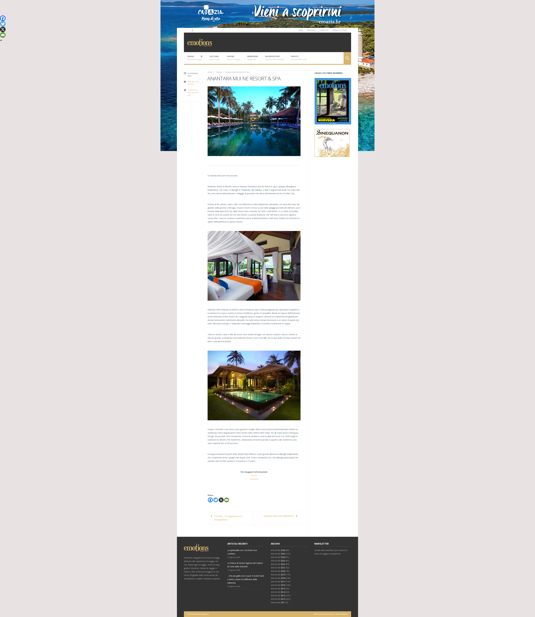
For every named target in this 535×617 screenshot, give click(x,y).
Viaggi (194, 58)
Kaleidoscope (274, 58)
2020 (283, 571)
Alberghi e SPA (193, 82)
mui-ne (254, 475)
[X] (221, 499)
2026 (283, 550)
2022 (283, 564)
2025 (283, 553)
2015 (283, 588)
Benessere (252, 58)
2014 (283, 592)
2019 (283, 574)
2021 (283, 567)
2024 (283, 557)
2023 (283, 560)
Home (300, 30)
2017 (283, 581)
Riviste (299, 58)
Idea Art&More (342, 614)
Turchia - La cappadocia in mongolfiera (228, 517)
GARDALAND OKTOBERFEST (279, 516)
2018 (283, 578)
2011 (283, 602)
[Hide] (1, 40)
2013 (283, 595)
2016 (283, 585)
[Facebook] (192, 30)
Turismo (219, 72)
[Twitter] (215, 499)
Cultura (214, 58)
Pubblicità (324, 30)
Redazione (311, 30)
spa (192, 92)
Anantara (254, 479)
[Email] (226, 499)
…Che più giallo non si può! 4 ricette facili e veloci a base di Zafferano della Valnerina (245, 579)
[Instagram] (188, 30)
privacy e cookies (339, 30)
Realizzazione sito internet (324, 614)
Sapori (233, 58)
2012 (283, 599)
